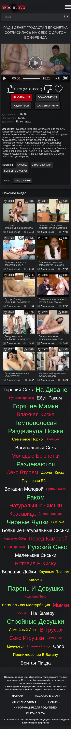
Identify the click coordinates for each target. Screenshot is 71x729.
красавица (22, 514)
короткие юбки (15, 538)
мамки (61, 605)
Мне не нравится (48, 89)
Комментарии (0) (47, 105)
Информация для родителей (36, 707)
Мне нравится (11, 89)
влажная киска (36, 414)
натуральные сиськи (35, 505)
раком (35, 497)
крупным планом (54, 572)
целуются (15, 646)
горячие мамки (35, 406)
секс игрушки (26, 638)
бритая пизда (36, 663)
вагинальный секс (35, 447)
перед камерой (48, 539)
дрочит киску (53, 472)
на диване (51, 389)
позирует (52, 439)
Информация (21, 97)
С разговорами (41, 164)
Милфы (35, 580)
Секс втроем (22, 472)
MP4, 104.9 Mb (22, 180)
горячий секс (18, 389)
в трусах (51, 630)
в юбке (57, 522)
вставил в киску (35, 563)
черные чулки (28, 522)
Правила (53, 701)
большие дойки (19, 571)
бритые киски (56, 489)
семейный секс (23, 630)
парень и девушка (35, 588)
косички (22, 613)
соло (58, 646)
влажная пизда (38, 646)
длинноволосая (50, 513)
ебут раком (49, 397)
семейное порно (27, 439)
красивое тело (35, 596)
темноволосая (35, 423)
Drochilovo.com (31, 677)
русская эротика (21, 398)
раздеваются (35, 464)
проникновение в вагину (35, 654)
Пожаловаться (47, 97)
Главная (17, 695)
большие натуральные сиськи (35, 530)
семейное (54, 638)
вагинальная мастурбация (26, 605)
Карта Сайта (35, 713)
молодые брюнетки (35, 456)
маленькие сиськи (35, 555)
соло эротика (14, 547)
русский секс (47, 547)
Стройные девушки (35, 621)
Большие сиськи (15, 170)
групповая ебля (36, 481)
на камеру (42, 613)
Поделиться (20, 105)
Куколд (21, 164)
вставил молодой (24, 489)
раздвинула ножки (35, 431)
